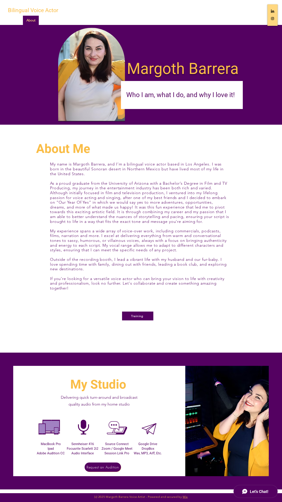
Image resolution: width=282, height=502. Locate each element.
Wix (185, 496)
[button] (137, 316)
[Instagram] (273, 19)
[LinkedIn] (273, 11)
